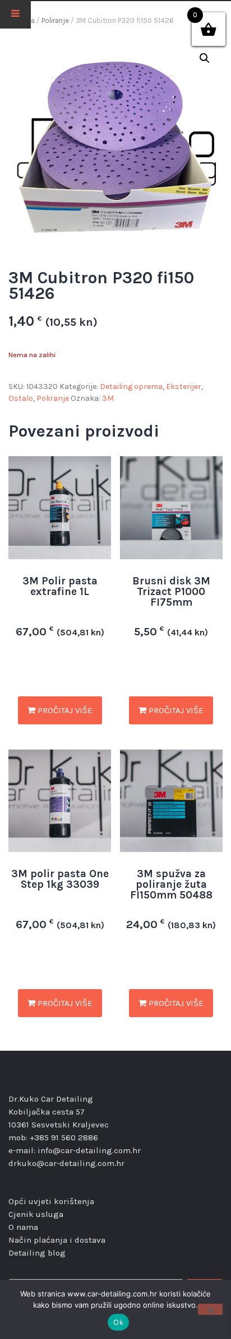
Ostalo (20, 398)
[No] (210, 1309)
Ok (118, 1322)
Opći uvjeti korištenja (51, 1201)
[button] (205, 58)
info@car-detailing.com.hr (89, 1150)
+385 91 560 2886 (64, 1137)
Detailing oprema (131, 386)
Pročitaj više (64, 710)
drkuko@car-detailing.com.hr (66, 1163)
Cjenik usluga (35, 1214)
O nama (23, 1227)
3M (108, 398)
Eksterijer (183, 386)
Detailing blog (37, 1253)
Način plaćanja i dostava (56, 1240)
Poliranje (55, 20)
